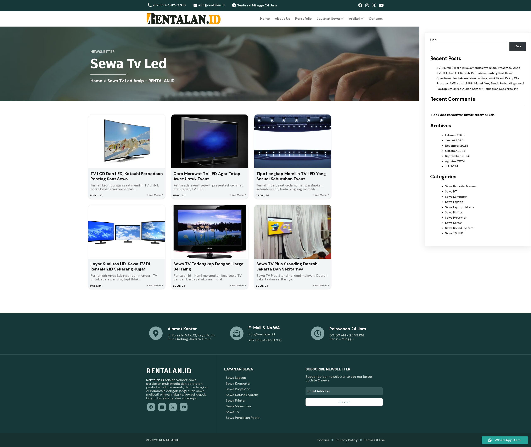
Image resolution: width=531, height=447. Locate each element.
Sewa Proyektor (455, 217)
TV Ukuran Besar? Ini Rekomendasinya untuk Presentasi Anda (478, 68)
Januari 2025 (454, 140)
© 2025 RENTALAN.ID (162, 440)
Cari (433, 40)
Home (96, 80)
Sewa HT (451, 191)
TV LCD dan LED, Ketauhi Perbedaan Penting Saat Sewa (475, 73)
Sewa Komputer (456, 197)
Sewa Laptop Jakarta (460, 207)
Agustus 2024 (455, 161)
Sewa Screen (454, 223)
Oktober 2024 (455, 151)
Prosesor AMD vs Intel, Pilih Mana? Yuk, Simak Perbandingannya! (480, 83)
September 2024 (457, 156)
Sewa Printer (453, 212)
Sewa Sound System (459, 228)
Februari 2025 (455, 135)
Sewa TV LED (454, 233)
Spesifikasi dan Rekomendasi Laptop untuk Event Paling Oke (478, 78)
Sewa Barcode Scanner (460, 186)
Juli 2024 (451, 166)
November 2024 (456, 145)
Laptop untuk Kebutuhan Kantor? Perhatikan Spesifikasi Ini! (477, 89)
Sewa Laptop (454, 202)
